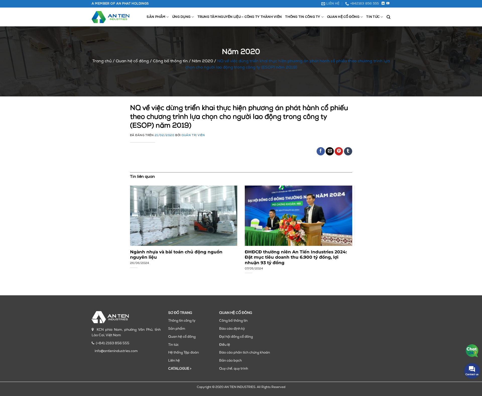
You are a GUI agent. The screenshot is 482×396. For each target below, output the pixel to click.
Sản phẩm (156, 17)
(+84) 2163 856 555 (112, 343)
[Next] (344, 225)
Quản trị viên (193, 135)
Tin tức (373, 17)
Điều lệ (224, 345)
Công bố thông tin (170, 61)
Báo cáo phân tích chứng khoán (244, 352)
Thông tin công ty (302, 17)
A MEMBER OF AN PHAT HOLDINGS (120, 3)
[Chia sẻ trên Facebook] (321, 151)
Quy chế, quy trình (233, 368)
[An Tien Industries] (110, 17)
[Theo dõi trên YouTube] (387, 3)
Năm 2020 (202, 61)
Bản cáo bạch (230, 360)
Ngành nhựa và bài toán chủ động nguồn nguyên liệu (176, 254)
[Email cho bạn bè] (330, 151)
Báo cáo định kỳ (232, 328)
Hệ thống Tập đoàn (183, 352)
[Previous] (137, 225)
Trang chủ (102, 61)
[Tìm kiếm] (388, 17)
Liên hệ (174, 360)
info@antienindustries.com (116, 351)
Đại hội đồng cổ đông (236, 336)
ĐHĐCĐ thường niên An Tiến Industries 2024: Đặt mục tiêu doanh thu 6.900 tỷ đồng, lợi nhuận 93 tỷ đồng (296, 257)
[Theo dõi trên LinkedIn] (383, 3)
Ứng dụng (181, 17)
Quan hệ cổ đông (343, 17)
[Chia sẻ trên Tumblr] (348, 151)
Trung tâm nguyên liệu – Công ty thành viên (240, 17)
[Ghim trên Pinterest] (339, 151)
